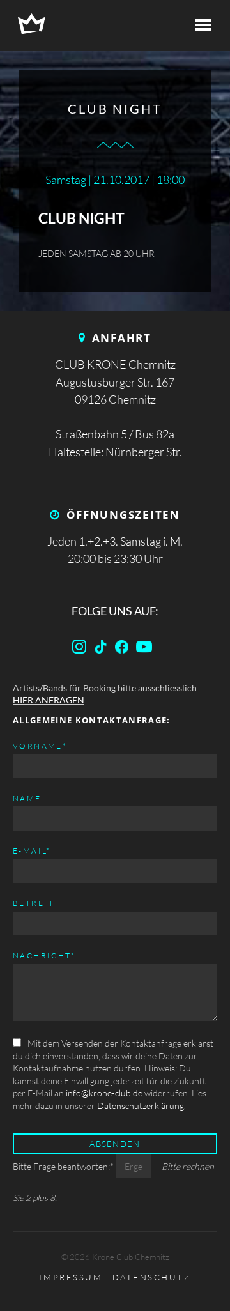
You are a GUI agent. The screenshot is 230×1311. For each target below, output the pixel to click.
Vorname (40, 745)
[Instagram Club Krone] (82, 649)
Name (27, 798)
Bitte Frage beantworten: (63, 1166)
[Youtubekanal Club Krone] (147, 649)
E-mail (32, 850)
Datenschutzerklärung (140, 1105)
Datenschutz (151, 1277)
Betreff (34, 903)
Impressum (70, 1277)
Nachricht (44, 955)
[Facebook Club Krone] (103, 649)
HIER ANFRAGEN (48, 699)
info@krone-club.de (104, 1092)
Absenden (114, 1143)
